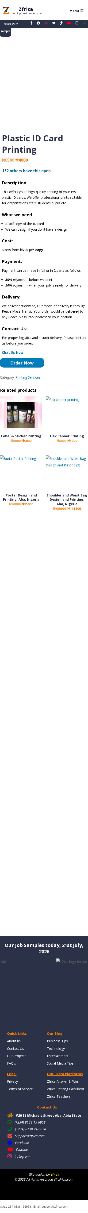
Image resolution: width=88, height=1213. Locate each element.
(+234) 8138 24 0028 (30, 1129)
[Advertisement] (44, 728)
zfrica (55, 1174)
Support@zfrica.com (30, 1136)
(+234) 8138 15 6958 (30, 1122)
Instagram (22, 1156)
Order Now (22, 363)
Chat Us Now (12, 352)
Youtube (22, 1149)
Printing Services (27, 377)
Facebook (22, 1142)
